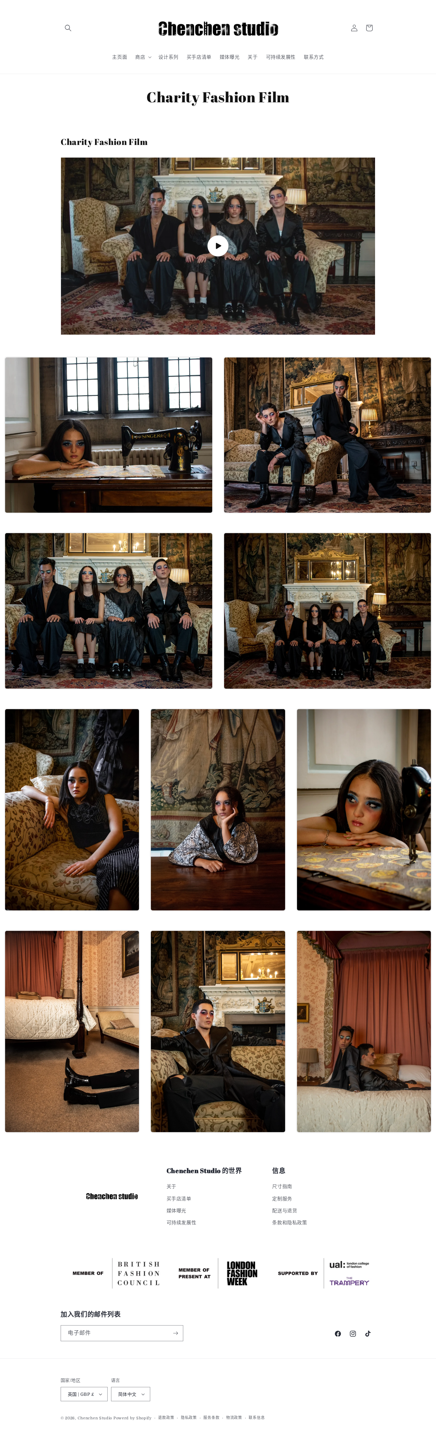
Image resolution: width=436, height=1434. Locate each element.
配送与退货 (284, 1210)
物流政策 (234, 1418)
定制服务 (282, 1198)
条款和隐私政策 (289, 1222)
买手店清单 (179, 1198)
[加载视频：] (218, 246)
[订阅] (175, 1333)
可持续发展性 (182, 1222)
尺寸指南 (282, 1186)
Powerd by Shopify (132, 1418)
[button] (68, 27)
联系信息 (257, 1418)
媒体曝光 (176, 1210)
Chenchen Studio (95, 1418)
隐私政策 (189, 1418)
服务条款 (211, 1418)
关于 (171, 1186)
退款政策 (166, 1418)
